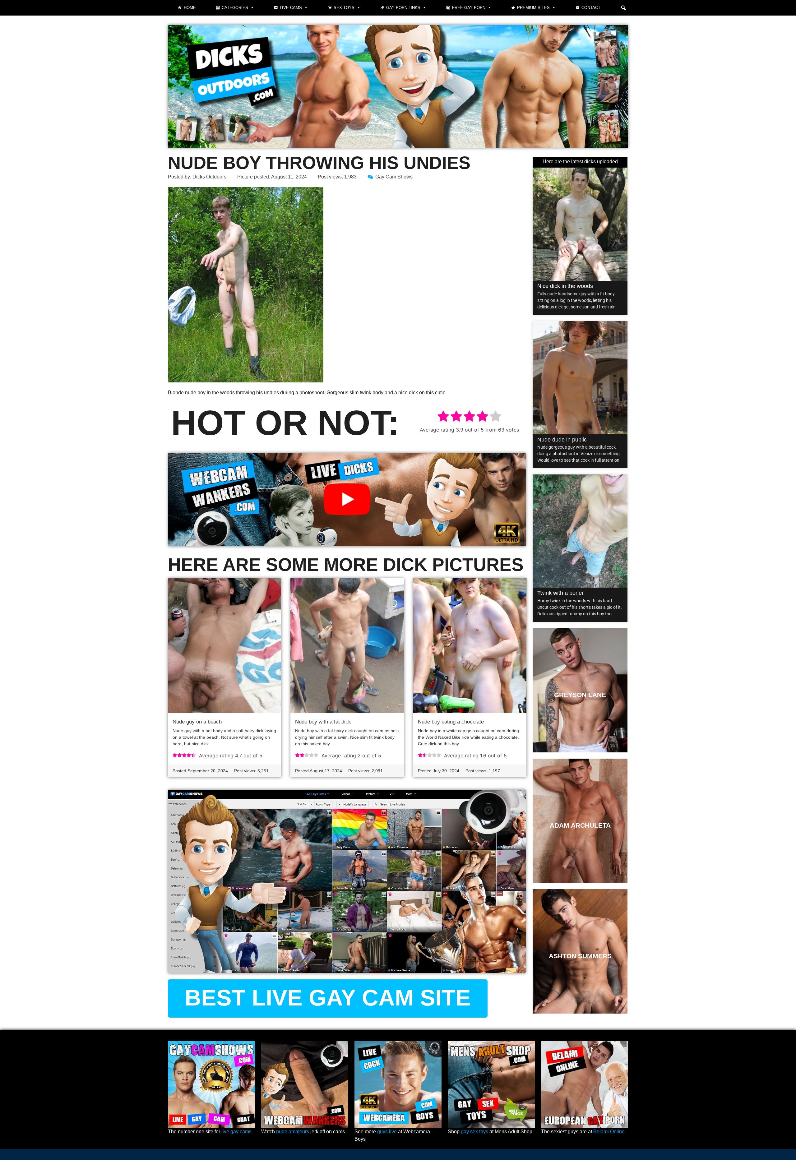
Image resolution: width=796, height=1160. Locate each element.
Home (190, 7)
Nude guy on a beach (197, 722)
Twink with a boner (560, 593)
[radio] (443, 417)
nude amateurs (292, 1131)
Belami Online (609, 1131)
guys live (387, 1131)
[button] (623, 7)
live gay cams (236, 1131)
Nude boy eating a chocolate (451, 722)
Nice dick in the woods (565, 286)
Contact (590, 7)
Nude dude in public (562, 440)
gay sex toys (474, 1131)
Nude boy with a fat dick (323, 722)
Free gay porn (468, 7)
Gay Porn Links (403, 7)
